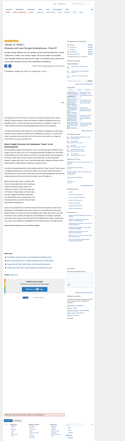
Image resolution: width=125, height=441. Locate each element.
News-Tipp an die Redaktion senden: (76, 271)
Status (52, 436)
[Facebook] (89, 9)
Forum (69, 430)
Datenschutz (54, 432)
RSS (69, 427)
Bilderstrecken (14, 434)
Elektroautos (32, 437)
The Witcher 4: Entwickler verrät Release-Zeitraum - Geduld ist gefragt (79, 220)
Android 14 (48, 133)
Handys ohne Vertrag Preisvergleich (84, 84)
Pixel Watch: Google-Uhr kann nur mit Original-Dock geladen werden (29, 257)
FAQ (47, 9)
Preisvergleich (57, 9)
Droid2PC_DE (70, 174)
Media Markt (32, 426)
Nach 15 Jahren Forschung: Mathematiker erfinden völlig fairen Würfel (79, 240)
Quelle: (69, 284)
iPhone (60, 12)
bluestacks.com (71, 181)
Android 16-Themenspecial (75, 200)
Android (15, 275)
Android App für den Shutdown (74, 177)
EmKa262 (69, 182)
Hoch (6, 424)
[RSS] (86, 9)
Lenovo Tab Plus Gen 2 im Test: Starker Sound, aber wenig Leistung (86, 101)
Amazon (76, 315)
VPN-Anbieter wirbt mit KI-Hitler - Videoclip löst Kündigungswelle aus (80, 224)
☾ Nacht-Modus (17, 420)
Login (55, 4)
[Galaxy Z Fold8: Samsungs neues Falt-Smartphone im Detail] (73, 110)
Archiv (12, 436)
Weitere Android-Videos (87, 130)
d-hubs (68, 164)
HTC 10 (75, 12)
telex (68, 178)
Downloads (30, 9)
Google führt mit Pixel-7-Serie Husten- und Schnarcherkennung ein (28, 264)
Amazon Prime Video (34, 432)
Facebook (70, 432)
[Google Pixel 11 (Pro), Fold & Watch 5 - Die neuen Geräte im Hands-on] (73, 95)
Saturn (75, 308)
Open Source (32, 429)
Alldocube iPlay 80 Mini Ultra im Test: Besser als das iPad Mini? (86, 124)
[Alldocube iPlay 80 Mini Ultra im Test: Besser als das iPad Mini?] (73, 125)
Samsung (18, 139)
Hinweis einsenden (38, 297)
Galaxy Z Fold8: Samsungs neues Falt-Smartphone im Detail (85, 109)
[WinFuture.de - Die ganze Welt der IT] (19, 5)
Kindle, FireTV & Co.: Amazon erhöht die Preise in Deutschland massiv (80, 236)
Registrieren (62, 4)
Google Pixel (40, 12)
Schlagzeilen (20, 9)
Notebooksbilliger (84, 310)
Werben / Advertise (55, 431)
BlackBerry (67, 12)
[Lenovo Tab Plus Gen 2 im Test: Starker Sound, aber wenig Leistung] (73, 102)
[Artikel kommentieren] (10, 298)
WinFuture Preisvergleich (81, 56)
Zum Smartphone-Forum (87, 185)
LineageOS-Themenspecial (75, 205)
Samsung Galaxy (50, 12)
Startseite (9, 9)
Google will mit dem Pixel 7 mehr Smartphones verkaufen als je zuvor (29, 267)
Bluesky (70, 435)
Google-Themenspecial (74, 203)
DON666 (69, 169)
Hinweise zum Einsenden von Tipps (84, 292)
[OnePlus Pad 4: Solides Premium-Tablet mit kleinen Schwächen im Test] (73, 118)
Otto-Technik (80, 313)
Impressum (53, 429)
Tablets (81, 12)
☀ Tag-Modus (8, 420)
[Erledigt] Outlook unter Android (75, 167)
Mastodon (70, 437)
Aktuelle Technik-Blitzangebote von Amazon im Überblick (80, 216)
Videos (40, 9)
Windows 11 (32, 427)
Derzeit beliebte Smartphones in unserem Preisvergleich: (22, 225)
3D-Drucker (32, 436)
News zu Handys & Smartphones (77, 197)
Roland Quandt (47, 66)
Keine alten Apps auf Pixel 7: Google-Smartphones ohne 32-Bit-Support (30, 260)
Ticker (12, 427)
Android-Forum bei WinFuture (76, 194)
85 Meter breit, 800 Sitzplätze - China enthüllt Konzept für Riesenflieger (80, 228)
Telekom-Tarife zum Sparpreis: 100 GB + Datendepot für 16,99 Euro (79, 232)
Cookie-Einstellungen (55, 434)
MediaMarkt (79, 305)
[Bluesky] (92, 9)
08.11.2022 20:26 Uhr (58, 66)
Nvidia (30, 431)
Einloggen (53, 427)
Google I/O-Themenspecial (75, 208)
